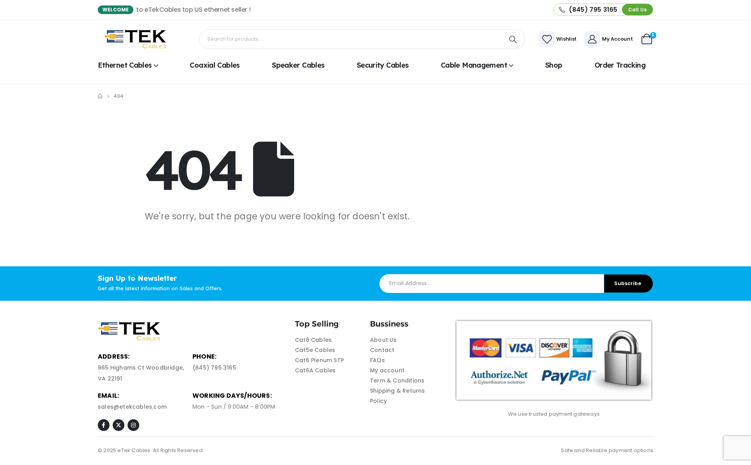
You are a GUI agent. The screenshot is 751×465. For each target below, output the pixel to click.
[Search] (513, 39)
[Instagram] (133, 425)
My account (387, 370)
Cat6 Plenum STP (319, 360)
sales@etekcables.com (132, 407)
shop (553, 65)
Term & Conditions (397, 380)
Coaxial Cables (214, 65)
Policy (378, 401)
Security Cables (383, 65)
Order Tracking (620, 65)
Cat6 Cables (313, 340)
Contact (382, 350)
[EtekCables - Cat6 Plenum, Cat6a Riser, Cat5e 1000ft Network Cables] (137, 39)
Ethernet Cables (125, 65)
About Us (383, 340)
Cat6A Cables (315, 370)
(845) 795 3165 (214, 368)
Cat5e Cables (315, 350)
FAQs (377, 360)
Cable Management (474, 65)
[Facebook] (104, 425)
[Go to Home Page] (100, 96)
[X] (118, 425)
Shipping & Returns (397, 391)
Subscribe (627, 283)
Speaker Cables (298, 65)
